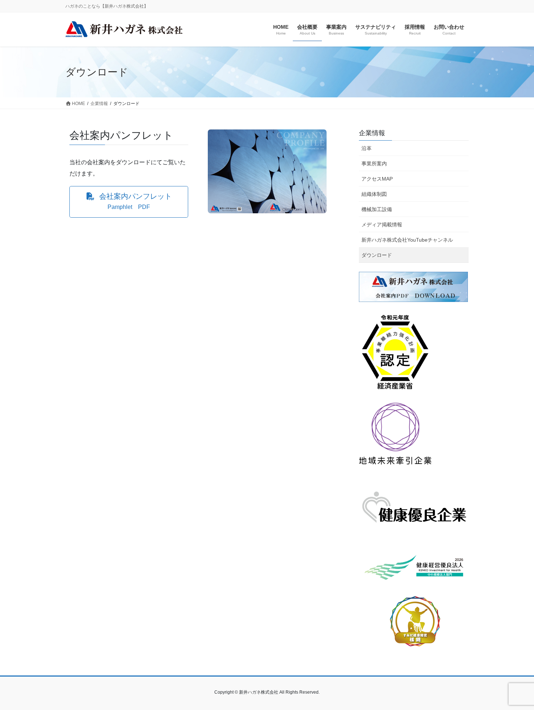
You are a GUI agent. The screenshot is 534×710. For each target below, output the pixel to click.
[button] (129, 201)
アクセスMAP (377, 179)
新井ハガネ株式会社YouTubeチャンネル (407, 240)
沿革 (366, 148)
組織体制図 (374, 194)
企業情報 (372, 133)
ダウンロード (376, 255)
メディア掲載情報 (381, 224)
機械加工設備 (376, 209)
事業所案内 (374, 163)
